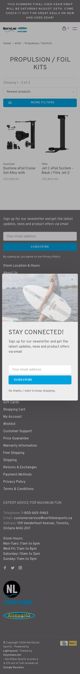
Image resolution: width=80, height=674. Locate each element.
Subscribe (23, 380)
